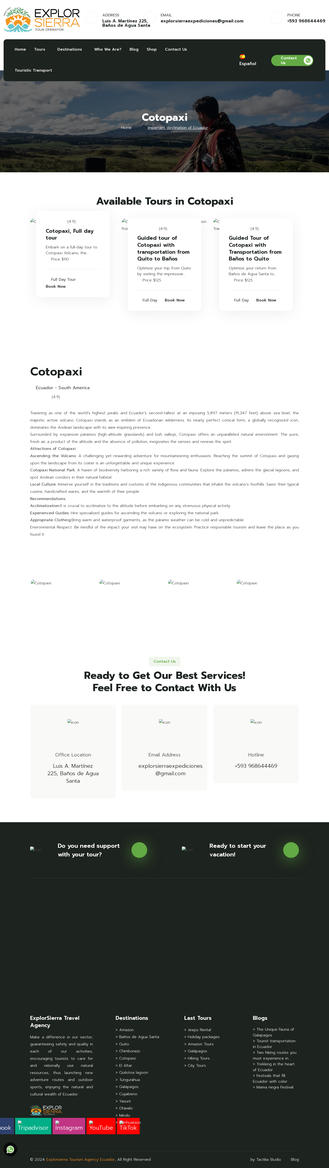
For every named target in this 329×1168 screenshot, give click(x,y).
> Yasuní (123, 1101)
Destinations (69, 49)
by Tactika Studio (265, 1159)
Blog (134, 49)
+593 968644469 (306, 21)
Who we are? (107, 49)
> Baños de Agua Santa (137, 1037)
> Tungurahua (128, 1080)
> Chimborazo (128, 1051)
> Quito (122, 1044)
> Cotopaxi (126, 1058)
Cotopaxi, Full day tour (69, 234)
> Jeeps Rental (197, 1030)
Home (20, 49)
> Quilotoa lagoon (132, 1072)
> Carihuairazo (128, 1122)
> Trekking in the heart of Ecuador (274, 1067)
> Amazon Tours (199, 1044)
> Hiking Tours (197, 1058)
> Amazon (125, 1030)
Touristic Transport (33, 70)
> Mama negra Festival (273, 1087)
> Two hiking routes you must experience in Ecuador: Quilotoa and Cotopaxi (274, 1055)
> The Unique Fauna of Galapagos (273, 1032)
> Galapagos (127, 1087)
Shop (152, 49)
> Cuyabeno (126, 1094)
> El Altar (124, 1065)
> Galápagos (195, 1051)
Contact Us (176, 49)
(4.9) (71, 221)
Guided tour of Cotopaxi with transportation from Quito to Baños (163, 248)
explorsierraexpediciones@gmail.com (202, 21)
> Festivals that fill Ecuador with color (270, 1078)
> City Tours (195, 1065)
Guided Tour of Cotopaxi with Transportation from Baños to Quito (255, 248)
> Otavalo (124, 1108)
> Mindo (123, 1115)
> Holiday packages (202, 1037)
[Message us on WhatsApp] (10, 1149)
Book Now (56, 286)
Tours (39, 49)
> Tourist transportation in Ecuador (274, 1044)
